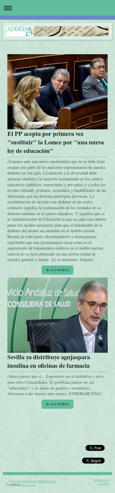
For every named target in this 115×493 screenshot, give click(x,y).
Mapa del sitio (47, 481)
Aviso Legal (28, 485)
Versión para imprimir (24, 481)
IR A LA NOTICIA (57, 270)
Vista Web (103, 484)
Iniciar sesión (101, 480)
